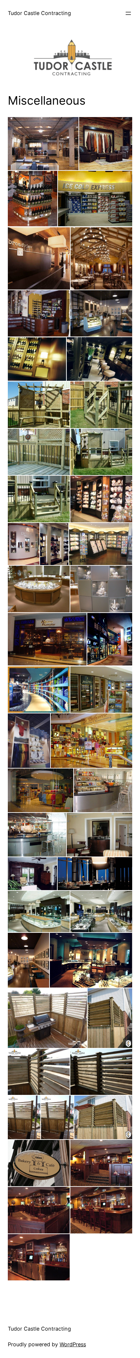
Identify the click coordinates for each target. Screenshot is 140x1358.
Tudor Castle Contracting (39, 13)
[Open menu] (128, 13)
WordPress (73, 1344)
